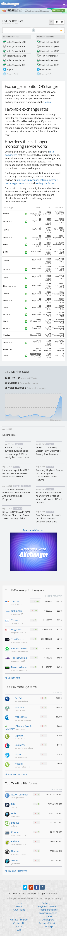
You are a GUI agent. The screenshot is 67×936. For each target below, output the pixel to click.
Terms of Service (48, 923)
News (19, 906)
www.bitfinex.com (18, 844)
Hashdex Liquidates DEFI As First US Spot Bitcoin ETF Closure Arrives (15, 473)
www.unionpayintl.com (24, 748)
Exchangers (48, 902)
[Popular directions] (56, 22)
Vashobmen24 (18, 648)
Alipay (18, 754)
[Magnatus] (7, 630)
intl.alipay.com (21, 757)
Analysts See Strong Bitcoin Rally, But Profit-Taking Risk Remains (48, 450)
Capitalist (19, 735)
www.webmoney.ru (23, 720)
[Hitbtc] (7, 813)
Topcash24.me (19, 657)
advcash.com (20, 710)
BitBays (15, 822)
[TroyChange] (7, 640)
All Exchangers (12, 677)
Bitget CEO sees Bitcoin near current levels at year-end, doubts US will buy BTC (49, 497)
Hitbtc (14, 813)
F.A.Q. (19, 926)
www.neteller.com (22, 767)
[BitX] (7, 804)
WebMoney (21, 716)
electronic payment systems (32, 179)
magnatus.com (17, 632)
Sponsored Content (33, 530)
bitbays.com (16, 826)
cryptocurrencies (21, 183)
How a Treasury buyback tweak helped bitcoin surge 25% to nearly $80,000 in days (17, 452)
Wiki (19, 929)
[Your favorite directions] (62, 22)
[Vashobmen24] (7, 649)
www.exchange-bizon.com (22, 670)
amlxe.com (16, 610)
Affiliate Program (19, 919)
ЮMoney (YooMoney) (23, 726)
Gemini (14, 860)
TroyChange (17, 639)
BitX (13, 804)
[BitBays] (7, 823)
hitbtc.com (15, 816)
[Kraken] (7, 832)
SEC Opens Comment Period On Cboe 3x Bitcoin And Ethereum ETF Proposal (16, 494)
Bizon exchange (19, 667)
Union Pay (20, 744)
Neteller (19, 763)
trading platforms (44, 183)
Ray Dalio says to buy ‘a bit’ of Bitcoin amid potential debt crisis (48, 518)
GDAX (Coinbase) (19, 794)
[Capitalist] (7, 736)
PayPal (18, 698)
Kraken (15, 832)
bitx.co (14, 807)
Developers (48, 919)
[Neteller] (7, 764)
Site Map (48, 926)
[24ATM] (7, 602)
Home (19, 902)
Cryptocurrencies (48, 912)
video (48, 101)
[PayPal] (7, 698)
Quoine (15, 850)
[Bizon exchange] (7, 668)
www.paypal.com (22, 701)
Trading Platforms (48, 909)
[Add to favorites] (61, 30)
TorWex (15, 620)
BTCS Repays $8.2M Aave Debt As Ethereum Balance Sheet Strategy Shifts (16, 515)
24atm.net (15, 604)
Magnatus (16, 629)
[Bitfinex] (7, 842)
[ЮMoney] (10, 727)
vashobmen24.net (18, 651)
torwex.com (16, 623)
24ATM (15, 601)
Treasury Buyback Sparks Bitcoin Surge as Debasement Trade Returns (49, 474)
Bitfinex (15, 841)
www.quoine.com (18, 854)
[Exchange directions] (51, 22)
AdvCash (19, 707)
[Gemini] (7, 860)
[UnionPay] (7, 745)
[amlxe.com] (7, 611)
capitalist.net (20, 739)
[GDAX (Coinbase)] (7, 795)
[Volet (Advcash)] (7, 708)
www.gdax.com (17, 798)
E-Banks (48, 916)
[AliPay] (7, 754)
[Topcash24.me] (7, 658)
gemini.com (16, 863)
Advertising (19, 909)
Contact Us (19, 923)
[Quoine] (7, 851)
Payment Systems (48, 906)
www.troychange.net (20, 642)
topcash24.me (17, 661)
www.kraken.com (18, 835)
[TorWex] (7, 621)
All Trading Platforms (16, 870)
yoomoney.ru (20, 729)
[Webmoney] (7, 717)
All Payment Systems (16, 774)
